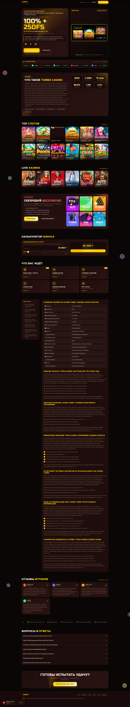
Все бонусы (46, 50)
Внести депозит (88, 250)
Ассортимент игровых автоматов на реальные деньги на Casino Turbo (30, 326)
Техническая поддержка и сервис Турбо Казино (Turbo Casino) (31, 336)
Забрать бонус (30, 50)
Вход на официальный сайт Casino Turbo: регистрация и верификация (31, 331)
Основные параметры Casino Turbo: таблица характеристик (29, 305)
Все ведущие (103, 168)
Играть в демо (31, 218)
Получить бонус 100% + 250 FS (65, 684)
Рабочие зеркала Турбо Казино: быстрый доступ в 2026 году (30, 310)
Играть (21, 702)
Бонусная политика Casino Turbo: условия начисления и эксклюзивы (31, 315)
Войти (94, 2)
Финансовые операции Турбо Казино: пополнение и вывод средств (30, 320)
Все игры (104, 124)
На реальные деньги (47, 218)
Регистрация (103, 2)
